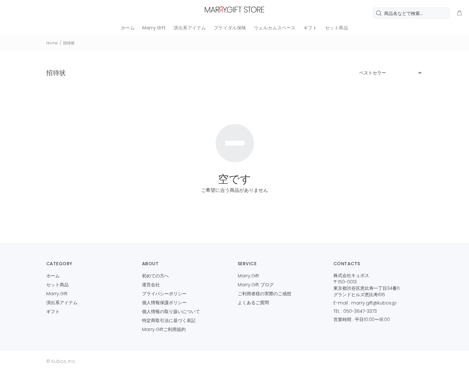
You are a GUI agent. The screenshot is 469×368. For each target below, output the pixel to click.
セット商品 (57, 285)
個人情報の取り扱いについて (171, 311)
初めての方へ (155, 276)
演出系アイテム (62, 302)
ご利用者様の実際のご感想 (264, 293)
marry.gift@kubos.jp (374, 303)
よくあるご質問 (253, 302)
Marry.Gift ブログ (256, 285)
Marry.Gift (57, 293)
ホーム (53, 276)
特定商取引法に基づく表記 (169, 320)
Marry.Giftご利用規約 (164, 329)
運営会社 (151, 285)
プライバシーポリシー (164, 293)
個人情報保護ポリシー (164, 302)
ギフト (53, 311)
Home (52, 43)
